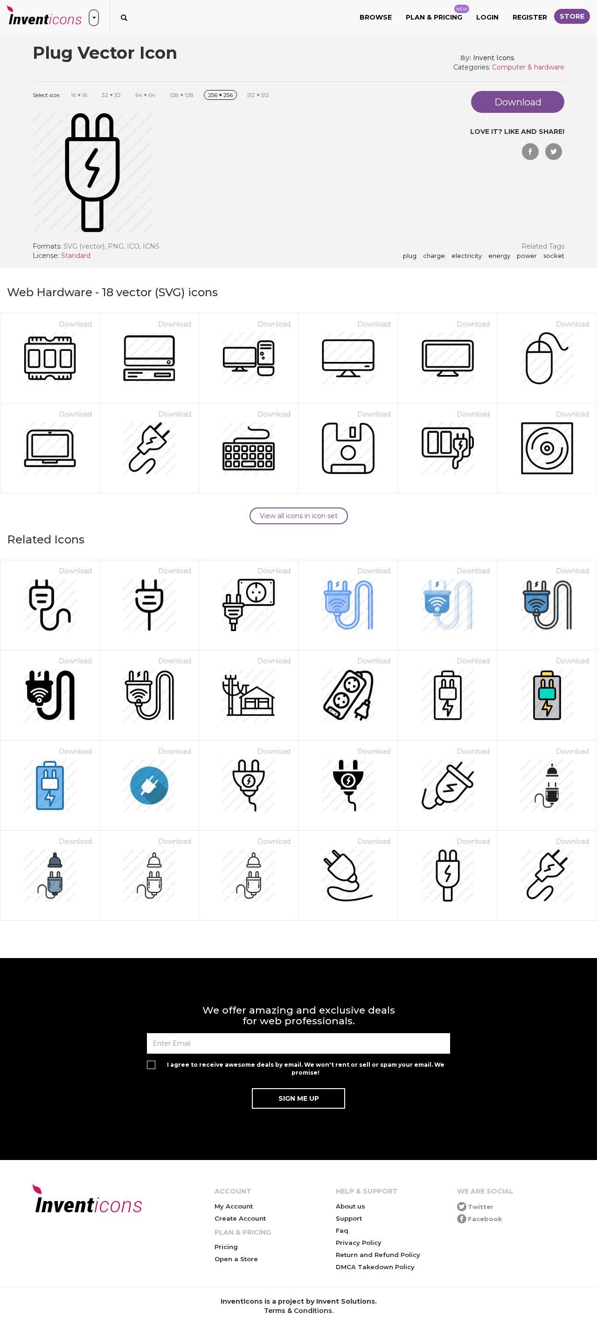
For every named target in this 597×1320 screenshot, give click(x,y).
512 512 (258, 94)
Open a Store (236, 1259)
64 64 (145, 94)
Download (75, 324)
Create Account (240, 1218)
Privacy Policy (359, 1242)
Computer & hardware (528, 67)
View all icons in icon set (299, 516)
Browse (376, 17)
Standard (75, 255)
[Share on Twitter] (553, 151)
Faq (342, 1230)
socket (553, 256)
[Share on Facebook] (530, 151)
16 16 (79, 94)
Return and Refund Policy (378, 1254)
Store (572, 16)
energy (499, 256)
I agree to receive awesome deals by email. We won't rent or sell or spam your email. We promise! (305, 1068)
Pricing (226, 1247)
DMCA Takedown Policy (375, 1267)
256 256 (220, 94)
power (527, 256)
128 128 (182, 94)
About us (350, 1206)
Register (530, 17)
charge (434, 256)
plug (410, 256)
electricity (466, 256)
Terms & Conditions (298, 1310)
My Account (234, 1206)
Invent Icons (493, 58)
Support (349, 1218)
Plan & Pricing (436, 14)
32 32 (111, 94)
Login (487, 17)
